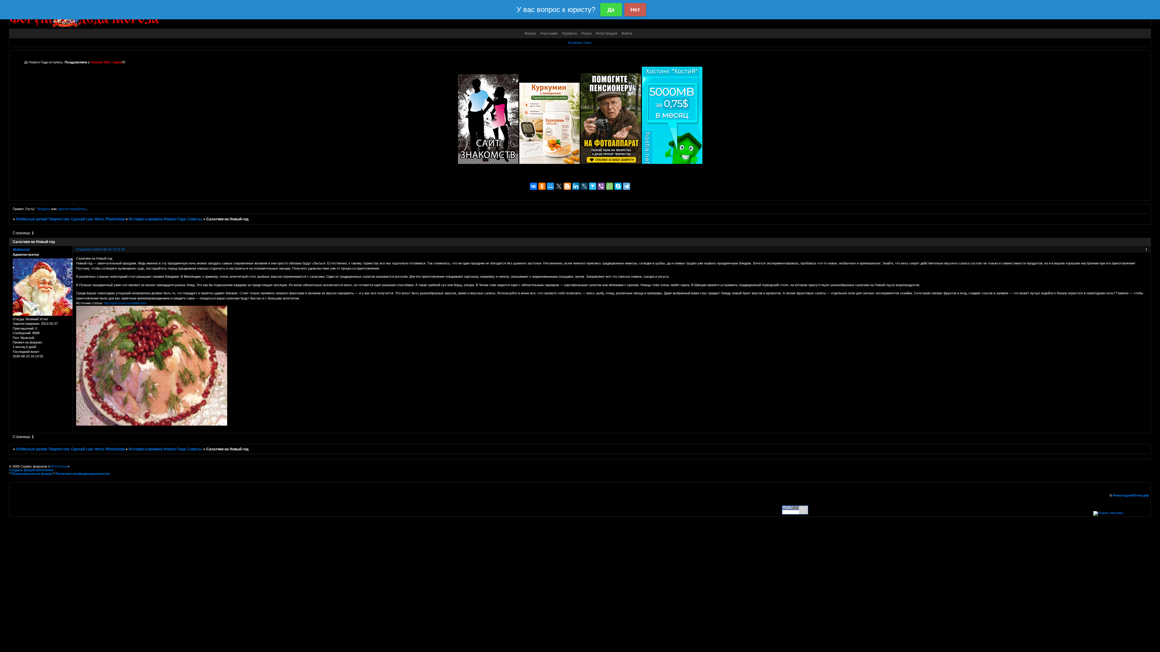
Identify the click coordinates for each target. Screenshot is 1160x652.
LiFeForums (59, 466)
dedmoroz (21, 250)
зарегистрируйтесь (72, 209)
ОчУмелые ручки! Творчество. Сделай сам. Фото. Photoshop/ (70, 219)
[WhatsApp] (609, 186)
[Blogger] (567, 186)
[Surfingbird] (592, 186)
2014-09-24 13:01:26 (110, 249)
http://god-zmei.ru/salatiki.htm (125, 303)
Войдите (43, 209)
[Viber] (601, 186)
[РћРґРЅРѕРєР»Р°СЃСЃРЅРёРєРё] (542, 186)
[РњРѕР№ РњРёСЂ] (550, 186)
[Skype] (618, 186)
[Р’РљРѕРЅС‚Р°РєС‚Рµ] (533, 186)
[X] (558, 186)
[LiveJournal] (584, 186)
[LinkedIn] (575, 186)
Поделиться (85, 249)
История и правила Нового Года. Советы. (165, 219)
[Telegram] (626, 186)
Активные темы (579, 42)
